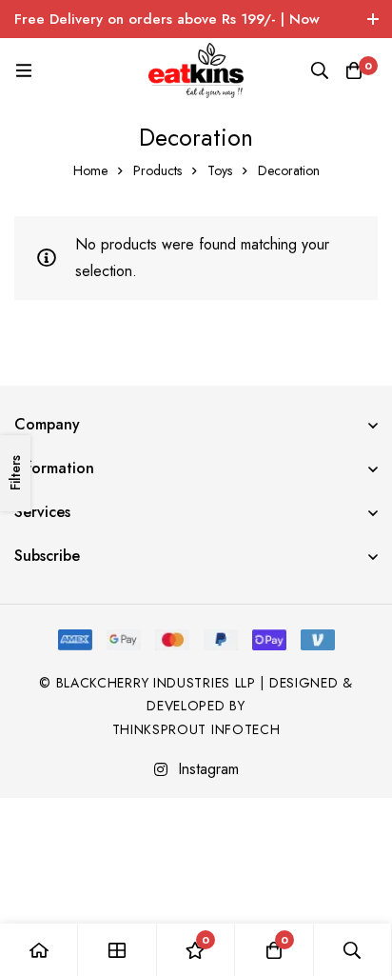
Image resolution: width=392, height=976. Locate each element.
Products (157, 170)
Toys (219, 170)
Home (90, 170)
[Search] (320, 70)
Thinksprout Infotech (196, 729)
